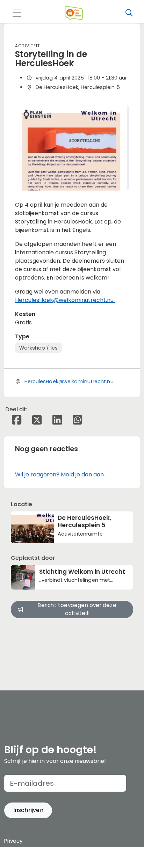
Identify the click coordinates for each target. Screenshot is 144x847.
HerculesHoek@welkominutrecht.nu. (65, 300)
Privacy (13, 841)
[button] (28, 810)
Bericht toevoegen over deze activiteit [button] (77, 609)
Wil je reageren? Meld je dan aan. (60, 474)
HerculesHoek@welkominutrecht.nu (69, 381)
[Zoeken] (129, 13)
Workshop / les (38, 347)
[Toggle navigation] (16, 13)
